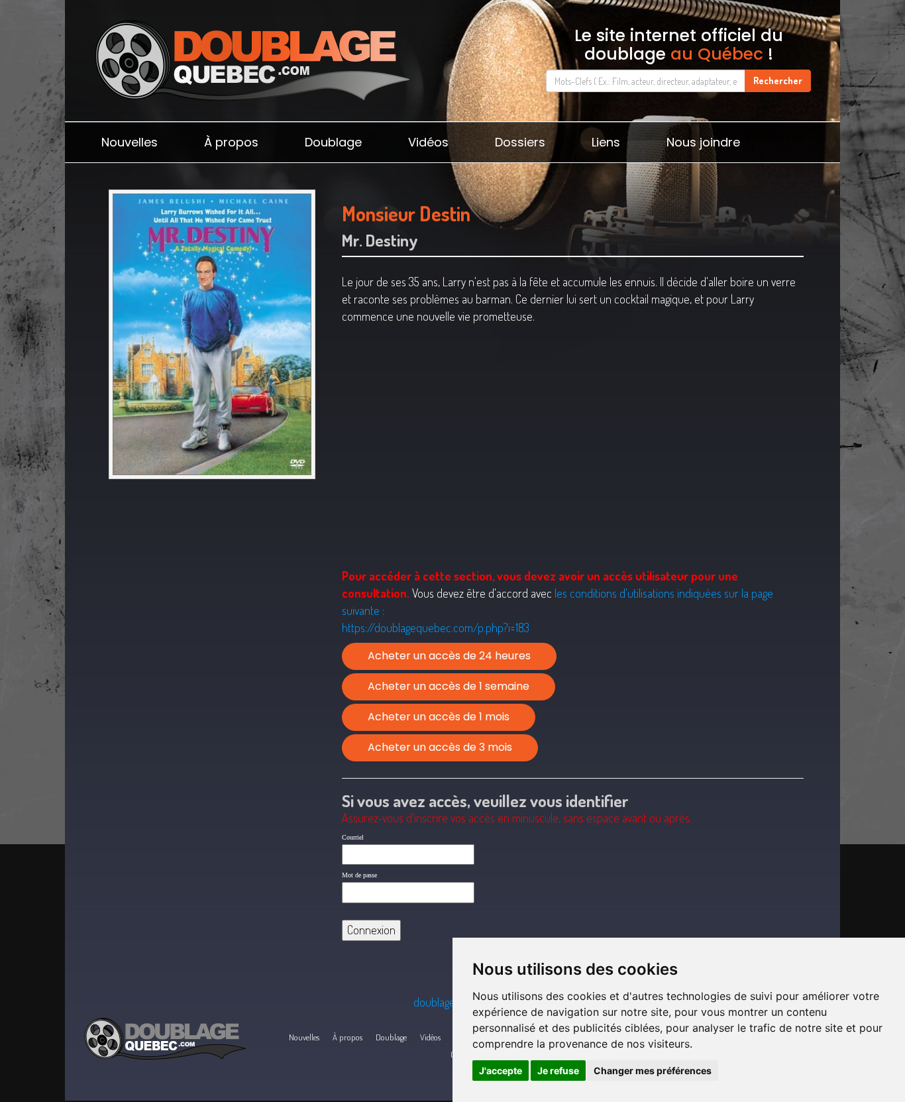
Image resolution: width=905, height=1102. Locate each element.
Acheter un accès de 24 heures (449, 655)
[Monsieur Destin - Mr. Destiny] (211, 334)
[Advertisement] (211, 588)
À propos (231, 142)
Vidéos (428, 142)
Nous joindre (703, 142)
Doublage (333, 142)
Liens (606, 142)
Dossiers (520, 142)
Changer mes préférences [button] (653, 1070)
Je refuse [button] (558, 1070)
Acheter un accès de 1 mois (438, 716)
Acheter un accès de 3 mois (440, 747)
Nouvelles (129, 142)
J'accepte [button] (500, 1070)
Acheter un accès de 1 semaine (448, 686)
